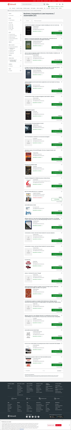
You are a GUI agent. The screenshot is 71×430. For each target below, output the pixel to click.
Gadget (56, 408)
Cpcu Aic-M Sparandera (14, 38)
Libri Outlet (9, 405)
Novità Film (28, 405)
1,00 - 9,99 (11, 24)
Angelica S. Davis (12, 50)
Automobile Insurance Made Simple (32, 330)
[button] (44, 4)
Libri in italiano (10, 404)
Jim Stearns (35, 138)
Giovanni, (34, 290)
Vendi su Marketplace (30, 389)
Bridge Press (12, 53)
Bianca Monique (12, 37)
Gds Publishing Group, (36, 42)
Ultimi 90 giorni (12, 20)
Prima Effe (28, 392)
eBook (8, 409)
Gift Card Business (29, 388)
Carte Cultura (19, 389)
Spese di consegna (39, 392)
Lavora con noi (10, 388)
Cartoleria (47, 404)
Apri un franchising (29, 385)
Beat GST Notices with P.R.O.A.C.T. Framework (34, 191)
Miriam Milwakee (36, 289)
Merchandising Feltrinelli (58, 405)
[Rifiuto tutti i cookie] (69, 425)
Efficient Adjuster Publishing (12, 48)
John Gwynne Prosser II (37, 358)
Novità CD (18, 405)
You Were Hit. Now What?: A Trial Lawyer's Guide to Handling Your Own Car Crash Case (42, 25)
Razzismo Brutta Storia (58, 392)
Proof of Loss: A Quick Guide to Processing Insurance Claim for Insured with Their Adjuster (42, 343)
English (11, 70)
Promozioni (11, 15)
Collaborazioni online (30, 390)
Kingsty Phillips (36, 152)
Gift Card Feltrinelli (20, 388)
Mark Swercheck (39, 331)
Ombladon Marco (36, 221)
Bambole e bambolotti (39, 409)
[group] (49, 6)
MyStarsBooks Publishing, (36, 319)
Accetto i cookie (58, 425)
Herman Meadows (36, 345)
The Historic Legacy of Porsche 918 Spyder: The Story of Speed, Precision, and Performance (40, 151)
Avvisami (57, 199)
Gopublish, (34, 222)
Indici (18, 393)
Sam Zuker (35, 166)
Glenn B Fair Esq (36, 26)
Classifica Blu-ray (29, 408)
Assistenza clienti (38, 389)
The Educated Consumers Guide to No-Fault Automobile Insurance (38, 356)
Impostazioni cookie (51, 425)
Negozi (9, 385)
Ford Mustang (27, 259)
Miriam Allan (35, 303)
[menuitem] (10, 8)
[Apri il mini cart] (60, 4)
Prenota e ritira (19, 386)
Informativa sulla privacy (49, 390)
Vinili (18, 408)
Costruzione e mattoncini (40, 405)
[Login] (63, 4)
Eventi (8, 386)
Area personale (38, 385)
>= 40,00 (11, 29)
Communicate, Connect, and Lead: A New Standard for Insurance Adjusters (40, 232)
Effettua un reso (38, 388)
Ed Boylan (35, 331)
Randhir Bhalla (36, 179)
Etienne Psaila (36, 274)
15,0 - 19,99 (11, 27)
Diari (46, 405)
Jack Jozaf (35, 111)
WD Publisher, (35, 112)
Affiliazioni (28, 386)
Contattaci (37, 390)
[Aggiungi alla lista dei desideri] (62, 25)
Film (27, 404)
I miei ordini (38, 386)
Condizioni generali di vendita (49, 387)
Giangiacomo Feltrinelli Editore (58, 387)
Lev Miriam (35, 318)
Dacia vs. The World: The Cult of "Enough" (33, 273)
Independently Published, (36, 71)
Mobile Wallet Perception (30, 109)
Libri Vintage (9, 408)
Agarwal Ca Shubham (13, 35)
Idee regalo (57, 404)
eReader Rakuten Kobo (58, 409)
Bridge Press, (34, 262)
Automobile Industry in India (30, 205)
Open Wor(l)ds (48, 409)
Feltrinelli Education (58, 391)
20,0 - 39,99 (11, 28)
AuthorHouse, (35, 359)
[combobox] (34, 4)
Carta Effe (18, 385)
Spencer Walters (36, 55)
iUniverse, (34, 346)
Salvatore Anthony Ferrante (38, 41)
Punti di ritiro (19, 392)
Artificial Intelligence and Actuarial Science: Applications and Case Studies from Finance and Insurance (42, 82)
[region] (35, 425)
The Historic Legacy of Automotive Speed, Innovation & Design (13, 61)
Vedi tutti (10, 55)
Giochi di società (38, 408)
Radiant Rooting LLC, (36, 99)
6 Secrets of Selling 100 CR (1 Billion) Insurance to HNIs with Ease (37, 178)
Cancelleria (47, 408)
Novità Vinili (19, 409)
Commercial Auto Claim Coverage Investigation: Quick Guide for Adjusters (39, 96)
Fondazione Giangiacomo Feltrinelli (59, 389)
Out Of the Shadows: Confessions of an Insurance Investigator (37, 136)
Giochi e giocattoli (39, 404)
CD (17, 404)
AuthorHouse (12, 51)
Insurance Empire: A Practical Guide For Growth (34, 123)
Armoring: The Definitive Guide (31, 164)
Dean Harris (12, 40)
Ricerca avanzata (47, 4)
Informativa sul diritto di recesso (49, 389)
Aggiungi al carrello (57, 32)
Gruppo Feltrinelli (57, 385)
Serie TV (28, 409)
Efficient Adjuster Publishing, (37, 235)
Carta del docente (20, 390)
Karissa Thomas (12, 34)
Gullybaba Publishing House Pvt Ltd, (38, 194)
